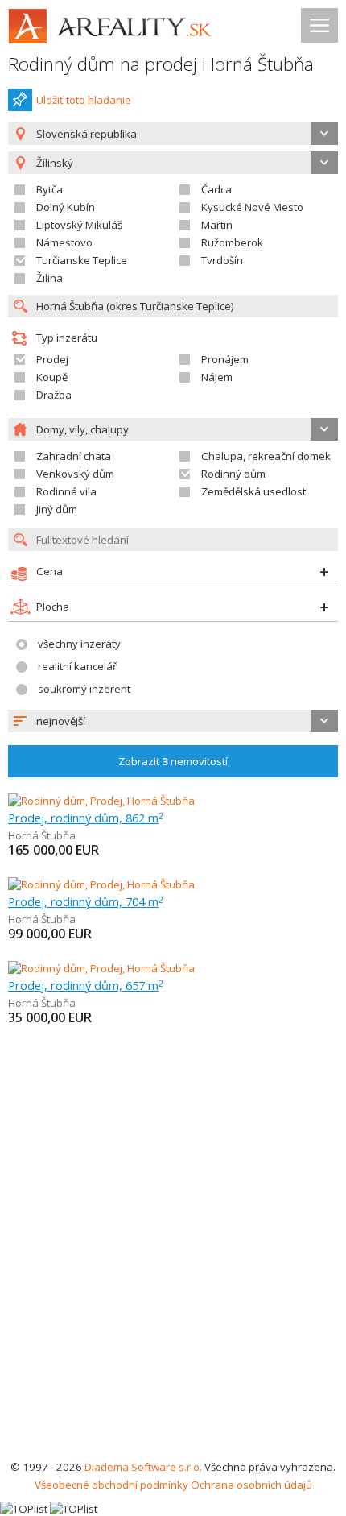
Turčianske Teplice (81, 260)
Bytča (49, 189)
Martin (217, 224)
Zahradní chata (73, 456)
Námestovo (64, 242)
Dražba (54, 394)
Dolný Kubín (65, 207)
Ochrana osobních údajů (251, 1484)
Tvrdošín (222, 260)
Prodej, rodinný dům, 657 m (85, 985)
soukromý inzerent (84, 688)
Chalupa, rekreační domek (266, 456)
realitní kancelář (77, 666)
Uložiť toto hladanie (83, 100)
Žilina (49, 278)
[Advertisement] (173, 1277)
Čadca (216, 189)
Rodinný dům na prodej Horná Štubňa (161, 64)
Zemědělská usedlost (253, 491)
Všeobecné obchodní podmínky (111, 1484)
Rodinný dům (233, 473)
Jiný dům (56, 509)
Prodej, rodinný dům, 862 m (85, 818)
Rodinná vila (66, 491)
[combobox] (173, 133)
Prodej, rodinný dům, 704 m (85, 901)
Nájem (217, 377)
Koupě (52, 377)
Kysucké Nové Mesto (252, 207)
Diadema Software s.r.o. (143, 1467)
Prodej (52, 359)
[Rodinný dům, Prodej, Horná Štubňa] (101, 800)
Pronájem (225, 359)
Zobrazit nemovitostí (173, 761)
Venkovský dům (75, 473)
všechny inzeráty (79, 643)
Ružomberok (232, 242)
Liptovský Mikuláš (79, 224)
